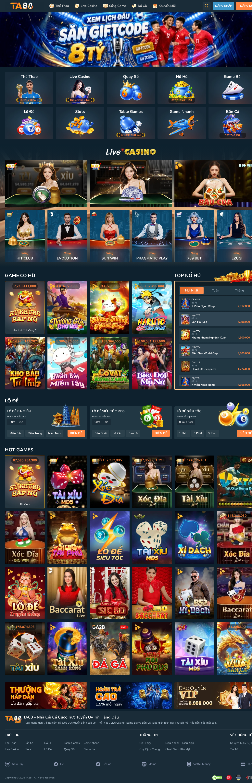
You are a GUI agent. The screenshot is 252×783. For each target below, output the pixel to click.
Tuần (215, 290)
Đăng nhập (223, 6)
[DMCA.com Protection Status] (217, 777)
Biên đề (76, 433)
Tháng (239, 290)
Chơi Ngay (25, 236)
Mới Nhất (191, 290)
